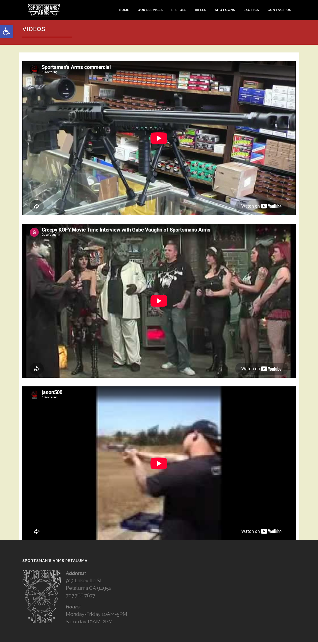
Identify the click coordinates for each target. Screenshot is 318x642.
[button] (6, 31)
